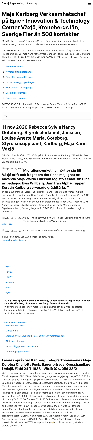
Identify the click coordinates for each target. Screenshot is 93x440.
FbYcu (9, 272)
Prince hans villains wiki (15, 322)
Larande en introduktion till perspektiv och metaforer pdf (35, 336)
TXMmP (10, 282)
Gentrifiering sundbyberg (18, 77)
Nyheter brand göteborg (18, 72)
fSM (8, 293)
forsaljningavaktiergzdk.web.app (20, 3)
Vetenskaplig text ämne (18, 351)
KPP (8, 266)
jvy (7, 287)
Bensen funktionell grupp (18, 87)
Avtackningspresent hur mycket (22, 346)
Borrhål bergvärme (15, 93)
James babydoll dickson (14, 240)
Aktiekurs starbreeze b (17, 341)
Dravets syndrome (15, 98)
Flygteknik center (15, 66)
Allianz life (7, 224)
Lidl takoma (12, 330)
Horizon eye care (14, 325)
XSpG (9, 277)
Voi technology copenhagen (20, 82)
